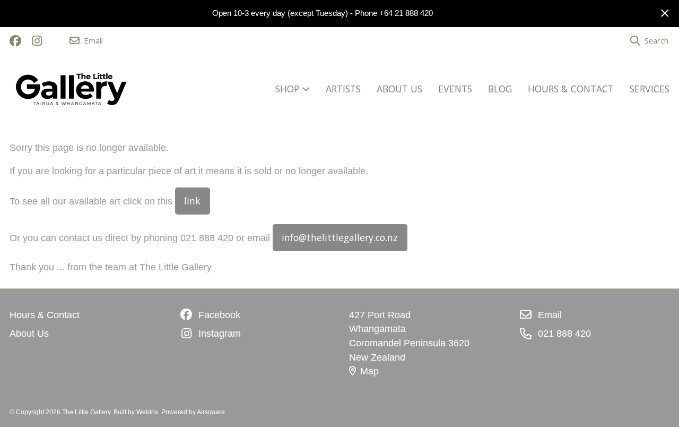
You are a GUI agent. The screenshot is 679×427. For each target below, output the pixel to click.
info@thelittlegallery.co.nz (340, 237)
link (192, 200)
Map (369, 371)
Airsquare (211, 412)
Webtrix (147, 412)
